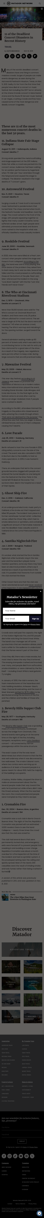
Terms (25, 624)
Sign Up (35, 618)
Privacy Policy (35, 624)
